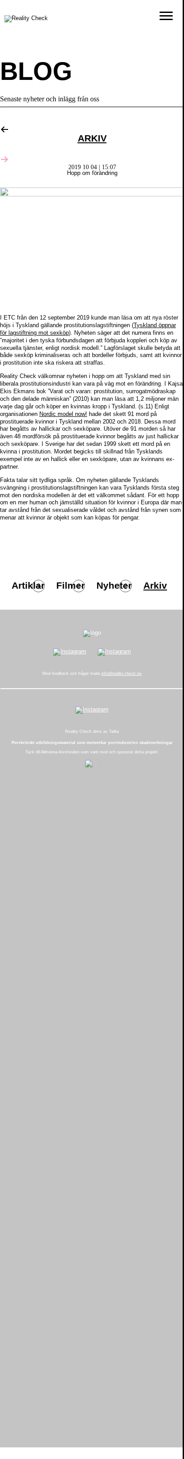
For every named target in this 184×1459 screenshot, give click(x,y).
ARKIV (92, 138)
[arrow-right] (4, 157)
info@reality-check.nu (121, 673)
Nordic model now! (63, 414)
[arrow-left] (4, 128)
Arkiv (155, 585)
